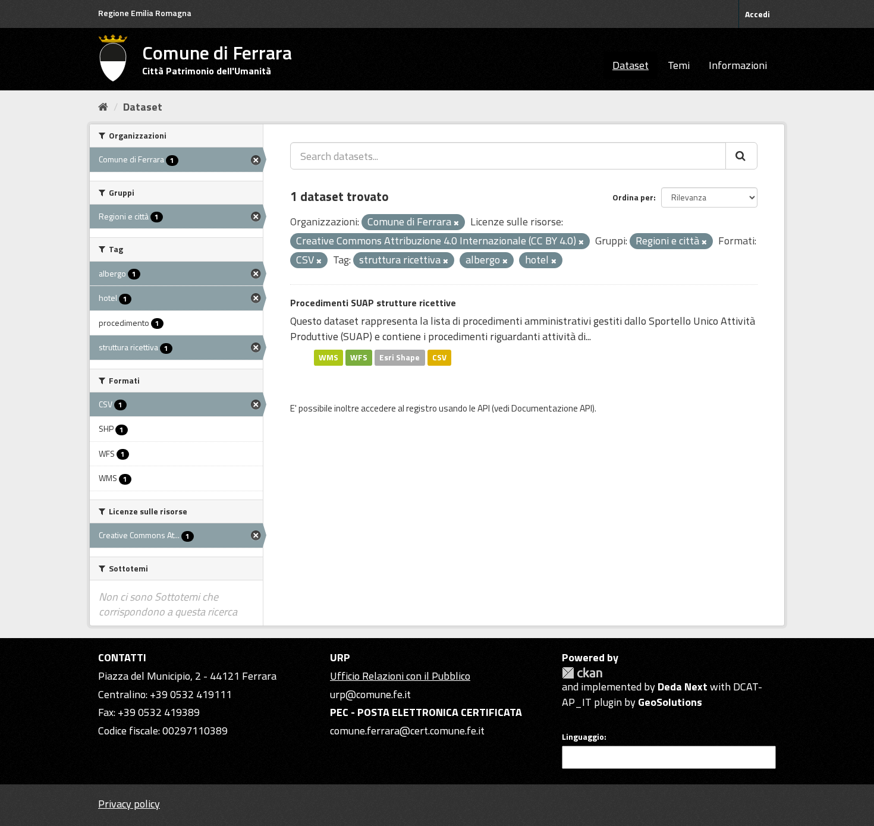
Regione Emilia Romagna (144, 13)
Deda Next (683, 687)
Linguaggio (583, 737)
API (483, 408)
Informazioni (738, 65)
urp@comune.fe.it (370, 694)
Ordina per (632, 197)
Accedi (757, 14)
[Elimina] (456, 223)
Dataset (630, 65)
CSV (439, 357)
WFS (358, 357)
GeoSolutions (670, 702)
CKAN (582, 673)
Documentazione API (551, 408)
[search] (741, 155)
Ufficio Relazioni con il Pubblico (400, 676)
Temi (679, 65)
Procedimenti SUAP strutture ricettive (373, 303)
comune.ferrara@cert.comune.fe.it (407, 731)
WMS (328, 357)
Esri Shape (399, 357)
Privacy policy (129, 804)
